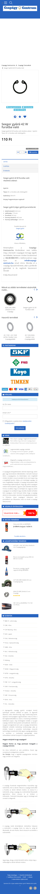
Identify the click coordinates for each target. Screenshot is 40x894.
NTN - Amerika (9, 678)
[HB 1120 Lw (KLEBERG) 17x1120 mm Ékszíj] (6, 606)
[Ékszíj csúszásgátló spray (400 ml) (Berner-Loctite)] (6, 560)
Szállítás (6, 166)
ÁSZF (24, 877)
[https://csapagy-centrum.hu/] (20, 237)
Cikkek (30, 877)
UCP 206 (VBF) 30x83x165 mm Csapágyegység (22, 581)
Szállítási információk (14, 877)
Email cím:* (7, 413)
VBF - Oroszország (10, 695)
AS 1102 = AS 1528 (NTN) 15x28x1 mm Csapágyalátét (10, 337)
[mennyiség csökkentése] (18, 152)
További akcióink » (20, 536)
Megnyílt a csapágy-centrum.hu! (20, 460)
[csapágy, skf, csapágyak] (20, 353)
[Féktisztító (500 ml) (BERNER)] (6, 527)
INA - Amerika (9, 656)
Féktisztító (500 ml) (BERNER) (22, 524)
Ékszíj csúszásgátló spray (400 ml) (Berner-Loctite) (23, 558)
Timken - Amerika (10, 691)
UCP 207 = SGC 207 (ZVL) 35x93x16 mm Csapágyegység (23, 546)
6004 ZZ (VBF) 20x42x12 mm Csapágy (21, 592)
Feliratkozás (20, 428)
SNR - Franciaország (11, 686)
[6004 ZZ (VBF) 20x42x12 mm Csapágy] (6, 594)
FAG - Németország (11, 638)
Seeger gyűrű (20, 228)
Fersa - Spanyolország (12, 643)
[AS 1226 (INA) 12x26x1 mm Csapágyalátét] (30, 326)
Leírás (5, 162)
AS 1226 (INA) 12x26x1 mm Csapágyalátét (30, 337)
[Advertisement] (20, 40)
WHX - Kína (8, 700)
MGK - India (8, 665)
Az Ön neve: (7, 404)
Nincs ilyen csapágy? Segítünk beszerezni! (23, 439)
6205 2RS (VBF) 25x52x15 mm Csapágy (10, 310)
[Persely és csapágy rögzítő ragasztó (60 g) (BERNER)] (6, 571)
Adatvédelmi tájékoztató (20, 879)
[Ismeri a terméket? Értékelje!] (20, 117)
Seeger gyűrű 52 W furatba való (29, 309)
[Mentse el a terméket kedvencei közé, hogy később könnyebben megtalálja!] (25, 117)
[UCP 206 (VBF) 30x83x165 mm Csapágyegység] (6, 583)
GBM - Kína (8, 647)
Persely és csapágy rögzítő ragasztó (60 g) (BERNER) (21, 569)
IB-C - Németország (11, 651)
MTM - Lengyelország (11, 673)
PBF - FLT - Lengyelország (13, 682)
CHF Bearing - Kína (11, 630)
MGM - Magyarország (11, 669)
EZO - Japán (8, 634)
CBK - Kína (8, 625)
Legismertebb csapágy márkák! (20, 449)
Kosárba (34, 152)
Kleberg (7, 660)
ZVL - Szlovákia (9, 704)
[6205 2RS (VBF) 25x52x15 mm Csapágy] (10, 299)
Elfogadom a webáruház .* (18, 422)
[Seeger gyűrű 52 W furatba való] (30, 299)
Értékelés (6, 171)
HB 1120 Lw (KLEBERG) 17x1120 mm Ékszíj (22, 604)
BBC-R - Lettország (11, 621)
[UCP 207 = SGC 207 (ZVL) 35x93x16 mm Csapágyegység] (6, 548)
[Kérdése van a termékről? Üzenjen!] (15, 117)
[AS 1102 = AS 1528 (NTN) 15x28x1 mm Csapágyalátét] (10, 326)
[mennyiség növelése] (25, 152)
